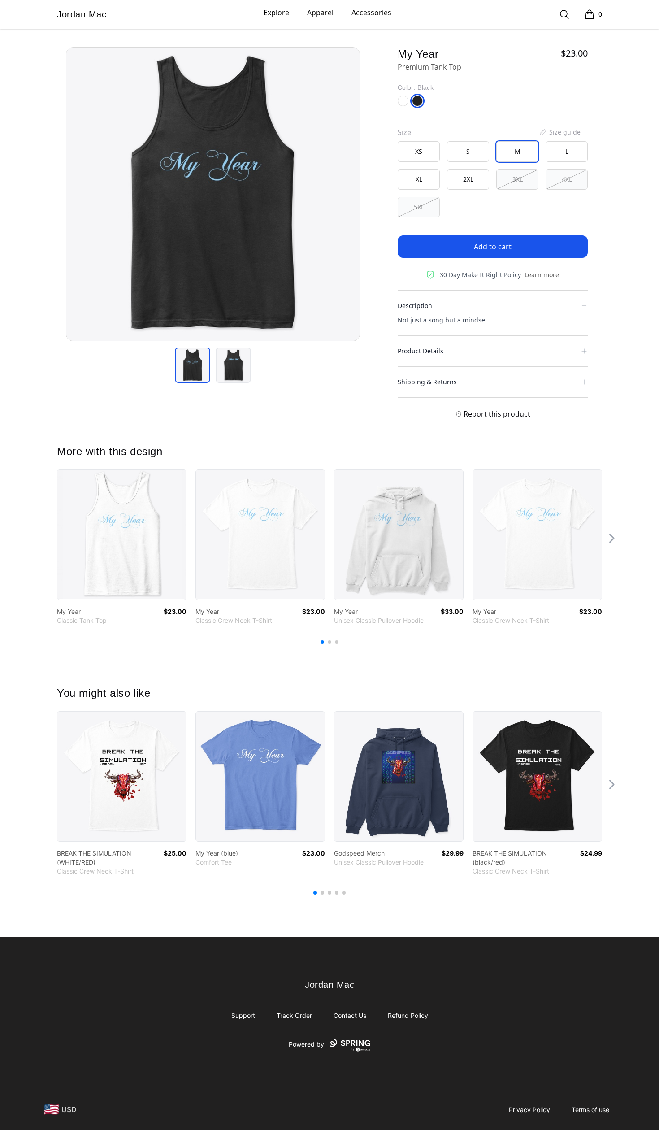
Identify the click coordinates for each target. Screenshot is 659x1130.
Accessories (371, 12)
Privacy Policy (529, 1109)
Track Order (294, 1015)
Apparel (320, 12)
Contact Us (350, 1015)
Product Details (420, 351)
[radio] (419, 151)
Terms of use (590, 1109)
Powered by (306, 1044)
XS (418, 151)
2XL (468, 179)
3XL (517, 179)
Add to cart (493, 247)
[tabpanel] (213, 194)
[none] (559, 132)
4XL (567, 179)
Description (415, 305)
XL (419, 179)
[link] (121, 535)
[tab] (192, 365)
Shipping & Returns (427, 382)
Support (243, 1015)
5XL (419, 207)
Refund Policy (408, 1015)
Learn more (542, 274)
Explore (276, 12)
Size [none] (404, 132)
